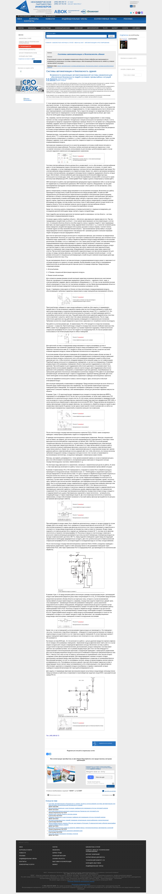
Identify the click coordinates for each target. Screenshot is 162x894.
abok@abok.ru (133, 3)
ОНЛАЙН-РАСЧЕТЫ (58, 858)
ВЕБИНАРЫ (56, 850)
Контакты (29, 21)
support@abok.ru (134, 1)
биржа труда (46, 28)
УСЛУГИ (125, 28)
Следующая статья (107, 795)
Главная (48, 42)
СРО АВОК (136, 28)
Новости (50, 19)
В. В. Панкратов (51, 79)
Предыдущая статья (55, 795)
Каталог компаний (92, 854)
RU (131, 6)
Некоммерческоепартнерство (41, 4)
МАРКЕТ (115, 28)
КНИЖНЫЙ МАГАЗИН (59, 855)
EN (134, 6)
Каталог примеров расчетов (28, 53)
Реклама (128, 19)
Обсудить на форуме (110, 791)
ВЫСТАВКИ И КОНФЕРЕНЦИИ (61, 861)
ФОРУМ (21, 28)
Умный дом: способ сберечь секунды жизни (63, 814)
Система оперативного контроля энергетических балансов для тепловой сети (74, 811)
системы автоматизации (78, 66)
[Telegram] (50, 754)
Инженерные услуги (26, 864)
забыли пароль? (52, 16)
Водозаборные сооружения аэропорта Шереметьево (65, 830)
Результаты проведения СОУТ (81, 884)
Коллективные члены (105, 19)
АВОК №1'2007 (79, 42)
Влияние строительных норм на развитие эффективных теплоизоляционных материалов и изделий (81, 827)
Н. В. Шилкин (51, 80)
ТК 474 (105, 28)
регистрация (39, 16)
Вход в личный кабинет (26, 16)
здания (59, 66)
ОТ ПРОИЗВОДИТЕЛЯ (25, 46)
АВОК (19, 19)
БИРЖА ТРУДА (57, 853)
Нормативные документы (27, 49)
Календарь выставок (25, 56)
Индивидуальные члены (74, 19)
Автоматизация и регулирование (97, 42)
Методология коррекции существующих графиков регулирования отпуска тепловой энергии (78, 808)
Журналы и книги (25, 850)
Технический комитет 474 (95, 860)
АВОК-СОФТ (78, 28)
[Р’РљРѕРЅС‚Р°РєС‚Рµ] (47, 754)
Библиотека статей (25, 38)
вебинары (32, 28)
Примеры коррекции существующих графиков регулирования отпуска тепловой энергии (77, 817)
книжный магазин (62, 28)
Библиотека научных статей (62, 42)
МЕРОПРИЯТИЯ (92, 28)
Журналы (34, 19)
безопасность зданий (92, 66)
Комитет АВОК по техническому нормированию (29, 42)
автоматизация (66, 66)
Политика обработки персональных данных (81, 881)
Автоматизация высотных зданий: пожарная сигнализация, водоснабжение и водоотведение (79, 820)
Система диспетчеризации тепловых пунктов (63, 833)
